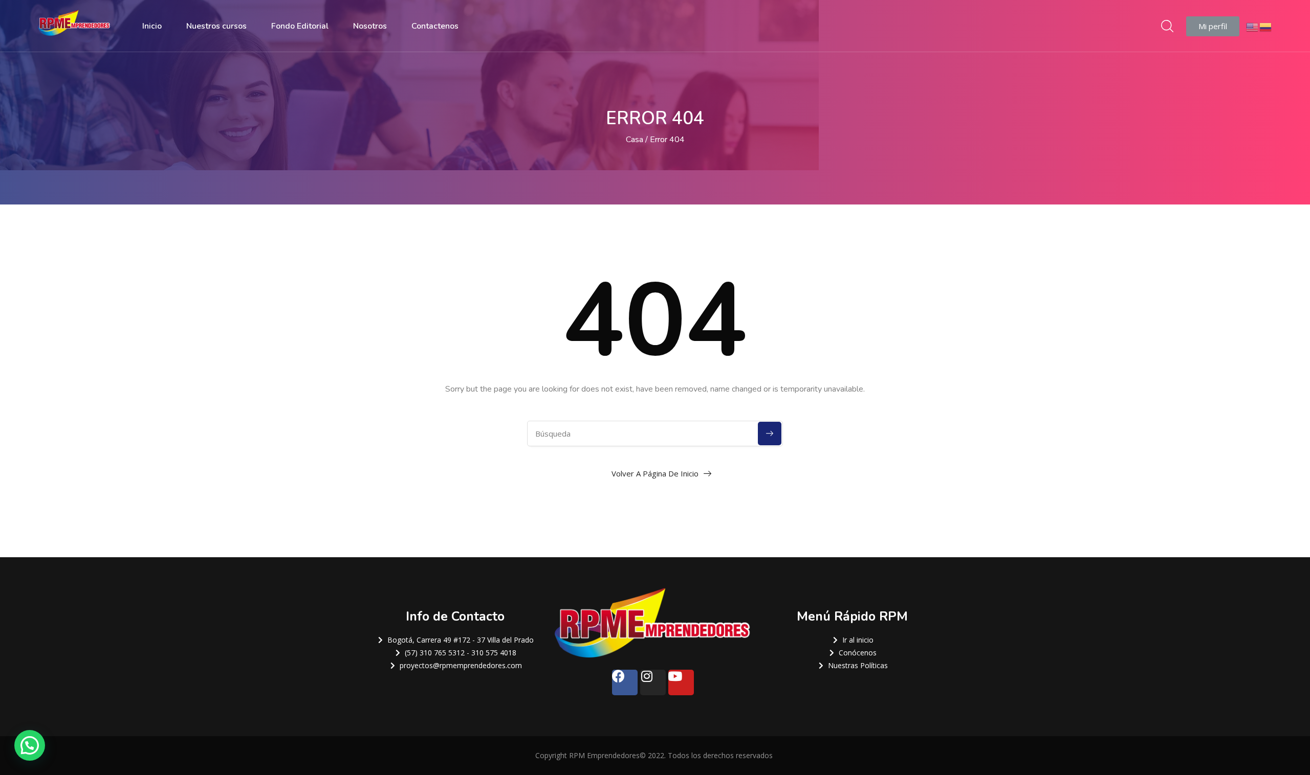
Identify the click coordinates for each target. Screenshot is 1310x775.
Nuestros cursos (216, 26)
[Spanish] (1266, 26)
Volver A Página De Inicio (655, 473)
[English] (1252, 26)
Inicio (152, 26)
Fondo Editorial (300, 26)
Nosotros (370, 26)
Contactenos (434, 26)
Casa (634, 139)
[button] (1212, 26)
